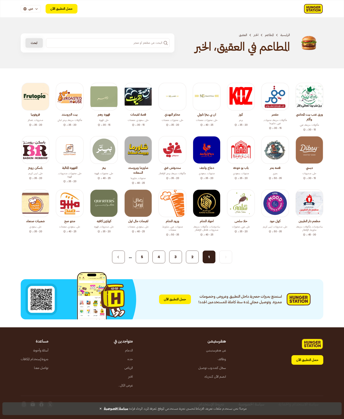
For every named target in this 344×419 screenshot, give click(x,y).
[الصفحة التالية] (118, 257)
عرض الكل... (125, 385)
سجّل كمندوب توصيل (212, 367)
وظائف (222, 359)
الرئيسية (285, 35)
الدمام (129, 350)
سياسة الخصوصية (116, 408)
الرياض (128, 367)
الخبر (256, 35)
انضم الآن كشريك (215, 376)
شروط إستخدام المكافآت (34, 359)
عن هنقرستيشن (216, 350)
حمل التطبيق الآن (61, 8)
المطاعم (269, 35)
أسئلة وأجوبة (40, 350)
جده (130, 359)
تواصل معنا (41, 367)
